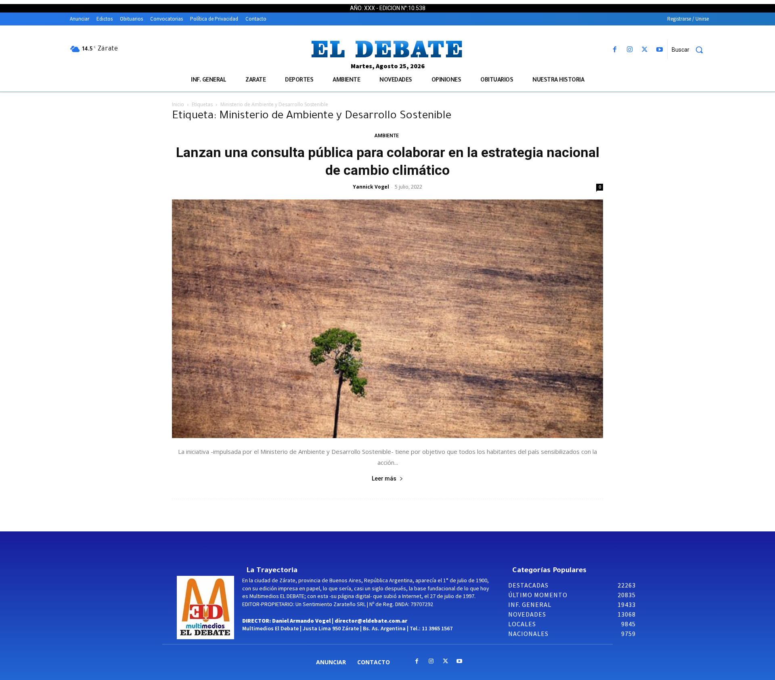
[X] (644, 49)
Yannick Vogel (371, 186)
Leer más (384, 478)
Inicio (178, 104)
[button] (690, 49)
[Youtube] (659, 49)
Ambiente (386, 136)
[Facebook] (614, 49)
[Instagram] (629, 49)
